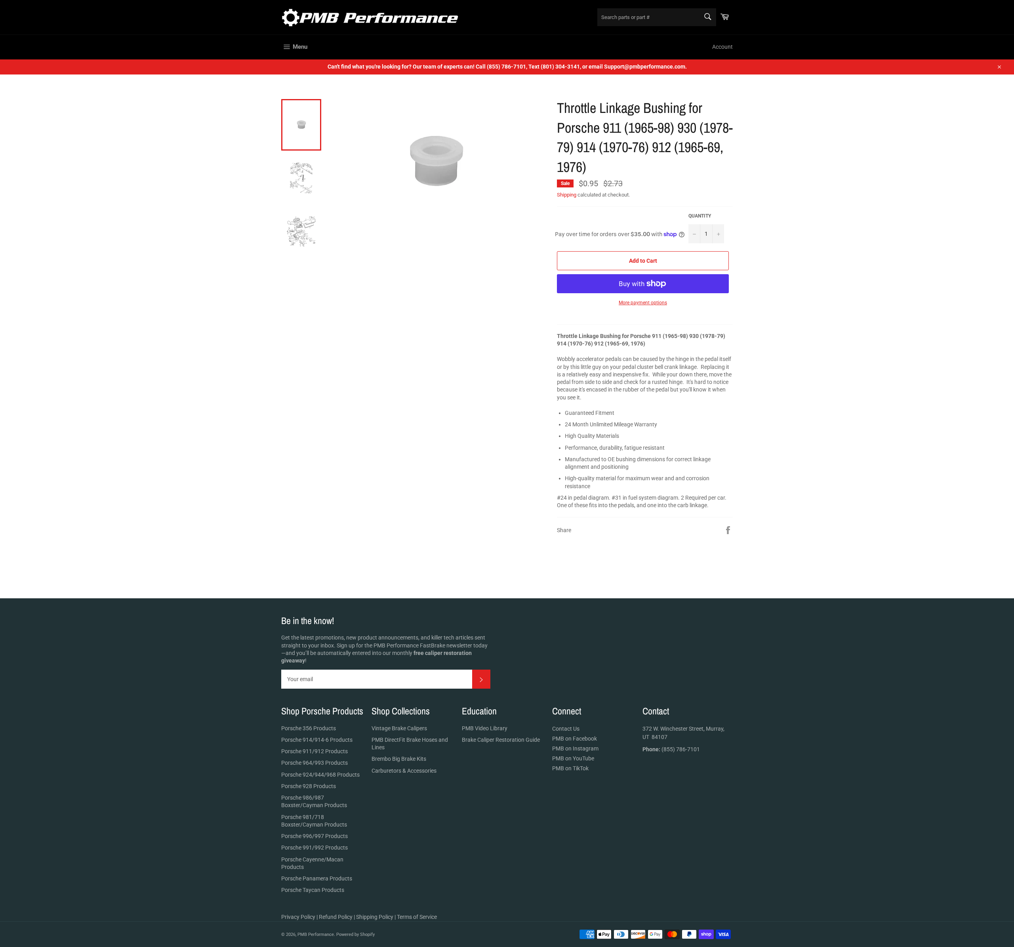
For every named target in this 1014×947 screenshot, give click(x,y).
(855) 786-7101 (671, 749)
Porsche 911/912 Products (314, 751)
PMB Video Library (484, 728)
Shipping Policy (374, 917)
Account (722, 47)
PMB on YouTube (573, 758)
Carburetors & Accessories (404, 771)
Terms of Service (417, 917)
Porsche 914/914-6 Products (317, 740)
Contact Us (565, 729)
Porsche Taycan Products (312, 890)
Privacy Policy (298, 917)
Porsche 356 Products (308, 728)
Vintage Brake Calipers (399, 728)
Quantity (699, 216)
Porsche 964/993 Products (314, 763)
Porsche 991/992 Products (314, 847)
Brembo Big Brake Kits (399, 759)
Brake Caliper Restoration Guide (501, 740)
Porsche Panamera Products (316, 878)
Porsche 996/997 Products (314, 836)
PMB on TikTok (570, 768)
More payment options (643, 302)
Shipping (566, 195)
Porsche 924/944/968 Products (320, 774)
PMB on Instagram (575, 748)
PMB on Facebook (574, 738)
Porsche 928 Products (308, 786)
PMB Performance (315, 934)
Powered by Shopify (355, 934)
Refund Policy (336, 917)
